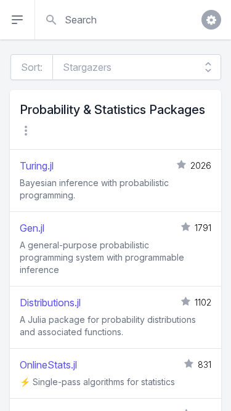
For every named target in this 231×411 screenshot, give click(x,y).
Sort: (32, 67)
